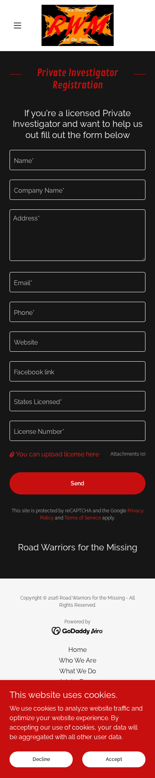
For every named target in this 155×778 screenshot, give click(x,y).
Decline (41, 759)
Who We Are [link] (77, 660)
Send (77, 483)
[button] (20, 25)
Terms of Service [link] (82, 518)
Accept (114, 759)
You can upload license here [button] (57, 454)
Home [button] (77, 649)
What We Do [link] (77, 671)
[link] (77, 25)
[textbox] (77, 160)
